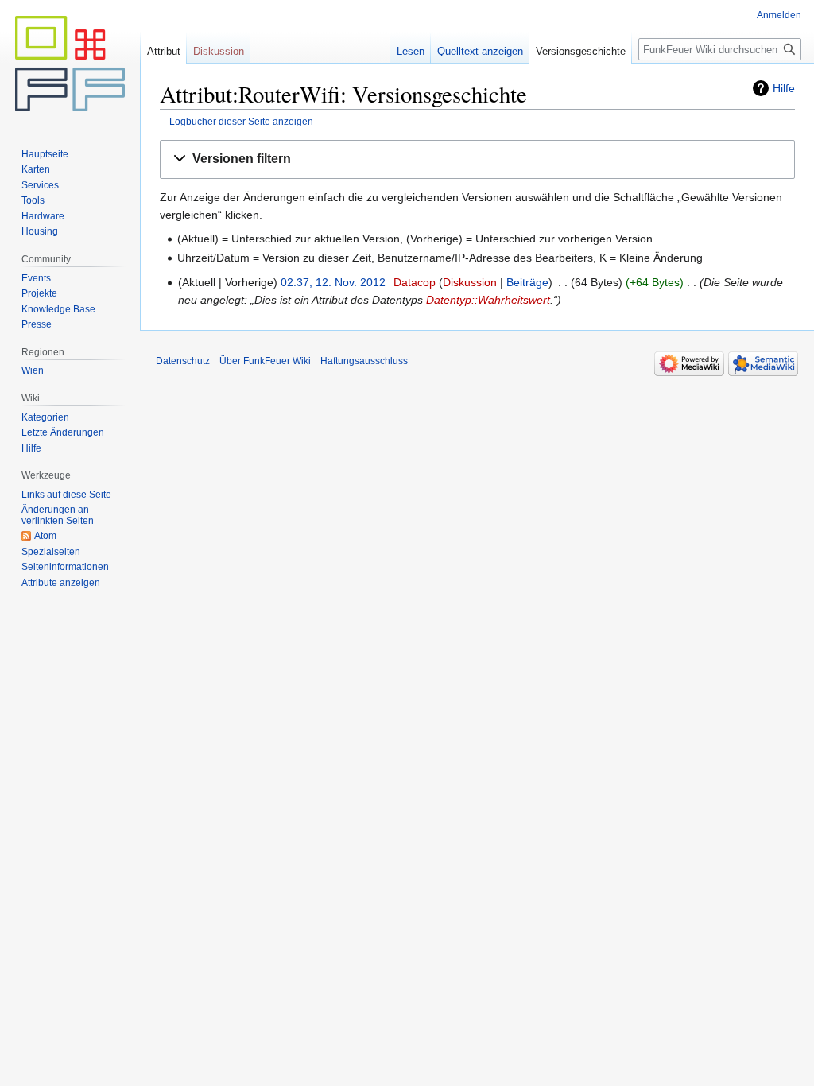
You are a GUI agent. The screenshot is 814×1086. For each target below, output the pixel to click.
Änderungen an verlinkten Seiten (57, 515)
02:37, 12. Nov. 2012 (333, 282)
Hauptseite (44, 154)
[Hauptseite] (70, 63)
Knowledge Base (58, 309)
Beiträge (527, 282)
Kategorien (45, 417)
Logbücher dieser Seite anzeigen (241, 121)
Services (40, 185)
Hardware (42, 216)
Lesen (410, 51)
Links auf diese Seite (66, 494)
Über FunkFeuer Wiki (265, 361)
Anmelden (779, 15)
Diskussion (470, 282)
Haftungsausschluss (364, 361)
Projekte (39, 293)
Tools (33, 200)
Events (36, 278)
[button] (477, 159)
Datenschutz (183, 361)
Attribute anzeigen (60, 582)
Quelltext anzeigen (480, 51)
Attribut (163, 51)
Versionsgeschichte (581, 51)
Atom (45, 535)
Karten (35, 169)
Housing (39, 231)
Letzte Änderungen (62, 432)
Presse (36, 324)
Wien (32, 370)
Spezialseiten (50, 551)
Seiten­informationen (65, 566)
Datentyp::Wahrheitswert (488, 299)
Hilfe (784, 88)
